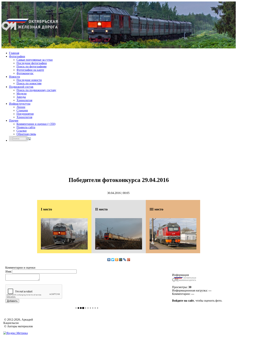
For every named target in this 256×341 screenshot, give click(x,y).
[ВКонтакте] (109, 259)
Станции (22, 110)
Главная (14, 53)
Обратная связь (26, 134)
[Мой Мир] (121, 259)
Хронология (24, 100)
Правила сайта (25, 127)
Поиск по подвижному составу (36, 90)
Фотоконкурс (25, 73)
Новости (14, 76)
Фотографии (17, 56)
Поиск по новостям (28, 83)
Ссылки (21, 130)
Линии (20, 107)
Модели (21, 93)
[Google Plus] (129, 259)
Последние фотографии (31, 63)
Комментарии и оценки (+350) (35, 123)
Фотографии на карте (30, 69)
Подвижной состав (21, 86)
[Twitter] (113, 259)
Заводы (21, 96)
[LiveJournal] (125, 259)
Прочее (13, 120)
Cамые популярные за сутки (34, 59)
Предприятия (25, 113)
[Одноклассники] (117, 259)
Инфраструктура (19, 103)
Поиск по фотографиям (31, 66)
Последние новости (29, 80)
